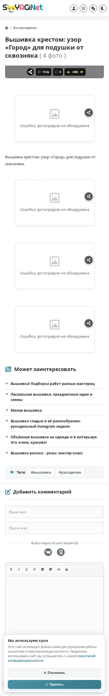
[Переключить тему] (102, 8)
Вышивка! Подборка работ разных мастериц (53, 383)
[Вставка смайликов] (43, 569)
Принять (57, 684)
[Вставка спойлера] (67, 569)
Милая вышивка (26, 410)
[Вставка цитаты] (59, 569)
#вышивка (41, 472)
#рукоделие (70, 472)
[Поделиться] (30, 72)
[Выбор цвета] (51, 569)
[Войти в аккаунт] (74, 8)
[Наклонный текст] (19, 569)
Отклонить (56, 673)
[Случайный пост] (93, 8)
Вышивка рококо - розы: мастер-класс (47, 453)
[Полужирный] (11, 569)
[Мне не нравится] (82, 72)
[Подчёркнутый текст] (27, 569)
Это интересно (25, 28)
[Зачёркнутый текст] (34, 569)
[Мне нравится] (68, 72)
